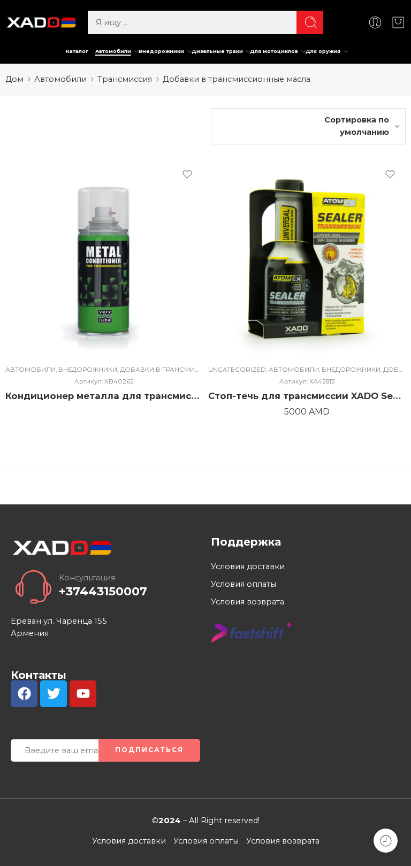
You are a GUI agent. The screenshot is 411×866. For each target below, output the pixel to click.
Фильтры (34, 117)
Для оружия (323, 51)
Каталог (77, 51)
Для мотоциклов (274, 51)
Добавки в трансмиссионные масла (190, 369)
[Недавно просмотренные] (386, 841)
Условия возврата (247, 602)
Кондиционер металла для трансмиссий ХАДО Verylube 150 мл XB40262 (104, 395)
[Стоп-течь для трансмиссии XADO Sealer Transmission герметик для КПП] (307, 258)
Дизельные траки (217, 51)
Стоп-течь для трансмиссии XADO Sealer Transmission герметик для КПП (307, 395)
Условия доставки (248, 566)
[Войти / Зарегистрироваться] (375, 22)
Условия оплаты (243, 584)
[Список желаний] (187, 174)
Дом (14, 79)
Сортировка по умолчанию (356, 126)
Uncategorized (237, 369)
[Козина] (398, 22)
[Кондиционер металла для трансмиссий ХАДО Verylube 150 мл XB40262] (104, 258)
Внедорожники (161, 51)
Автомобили (113, 51)
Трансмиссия (124, 79)
